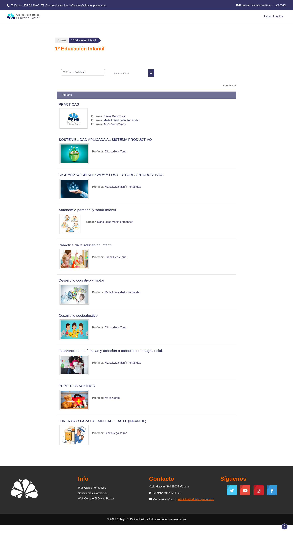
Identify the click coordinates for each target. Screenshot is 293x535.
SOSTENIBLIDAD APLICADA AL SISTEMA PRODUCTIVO (105, 139)
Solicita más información (93, 493)
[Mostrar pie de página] (284, 526)
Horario (67, 94)
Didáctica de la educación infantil (85, 245)
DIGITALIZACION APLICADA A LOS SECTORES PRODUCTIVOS (111, 175)
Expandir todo (229, 85)
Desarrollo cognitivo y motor (81, 280)
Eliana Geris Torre (114, 116)
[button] (254, 5)
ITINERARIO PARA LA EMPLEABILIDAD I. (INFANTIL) (102, 421)
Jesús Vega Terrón (115, 124)
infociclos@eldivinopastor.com (88, 5)
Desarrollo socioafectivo (78, 315)
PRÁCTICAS (69, 104)
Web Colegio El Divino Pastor (96, 498)
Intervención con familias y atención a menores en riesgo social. (111, 351)
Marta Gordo (112, 397)
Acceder (281, 5)
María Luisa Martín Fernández (122, 120)
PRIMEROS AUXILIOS (77, 386)
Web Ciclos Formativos (92, 487)
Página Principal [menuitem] (273, 16)
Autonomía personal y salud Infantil (87, 210)
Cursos (61, 40)
